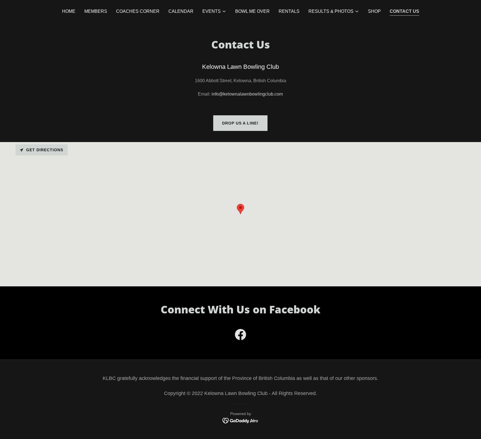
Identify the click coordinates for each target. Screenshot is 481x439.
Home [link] (68, 11)
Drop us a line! (240, 123)
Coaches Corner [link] (137, 11)
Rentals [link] (289, 11)
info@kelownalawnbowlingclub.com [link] (247, 94)
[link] (240, 335)
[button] (214, 11)
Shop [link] (374, 11)
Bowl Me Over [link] (252, 11)
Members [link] (95, 11)
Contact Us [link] (404, 11)
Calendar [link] (180, 11)
